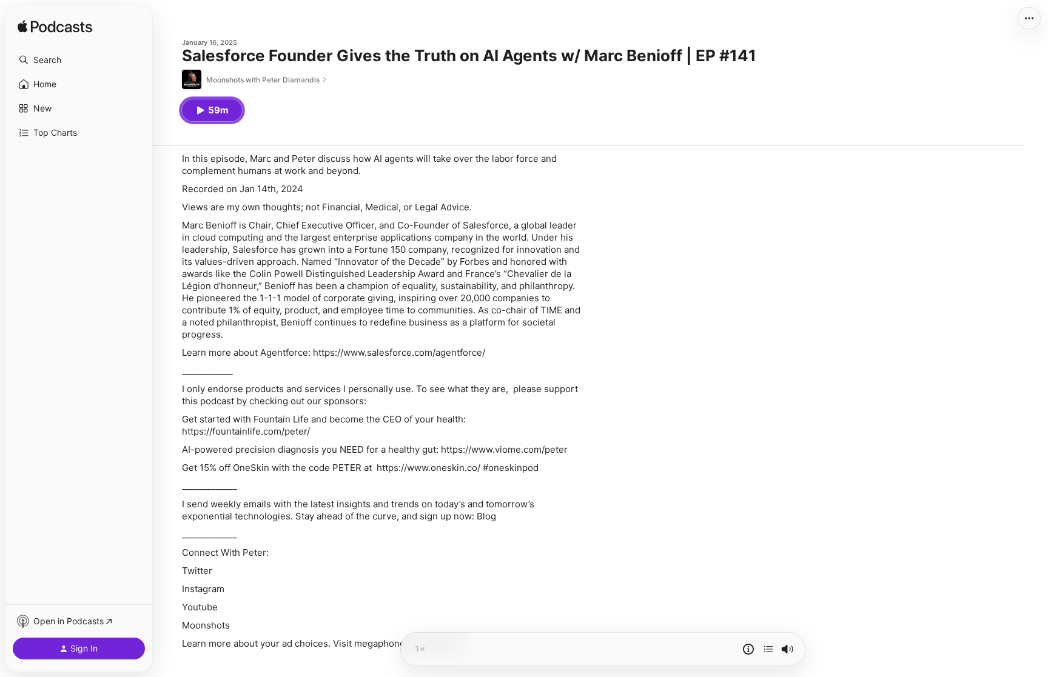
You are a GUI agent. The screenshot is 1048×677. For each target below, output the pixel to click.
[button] (78, 60)
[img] (55, 27)
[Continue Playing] (768, 649)
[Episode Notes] (748, 649)
